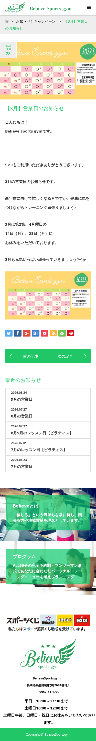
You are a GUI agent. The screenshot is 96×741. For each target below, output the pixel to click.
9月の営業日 (22, 399)
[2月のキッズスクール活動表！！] (26, 356)
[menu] (88, 7)
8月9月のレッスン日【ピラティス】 (42, 432)
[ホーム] (6, 20)
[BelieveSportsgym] (48, 667)
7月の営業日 (22, 466)
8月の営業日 (22, 415)
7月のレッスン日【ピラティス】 (39, 449)
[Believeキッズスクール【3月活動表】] (69, 356)
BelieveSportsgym (57, 734)
